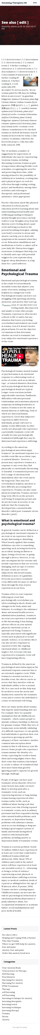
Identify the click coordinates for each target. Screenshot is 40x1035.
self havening (8, 992)
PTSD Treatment (10, 986)
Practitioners (8, 977)
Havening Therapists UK (14, 2)
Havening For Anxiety (12, 980)
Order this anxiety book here (16, 953)
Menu (35, 3)
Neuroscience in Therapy (14, 971)
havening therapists (11, 1001)
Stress (5, 1016)
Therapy (6, 989)
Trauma (6, 1013)
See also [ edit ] (9, 934)
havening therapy (10, 1010)
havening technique (11, 1007)
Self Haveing (8, 974)
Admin (14, 26)
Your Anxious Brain (11, 967)
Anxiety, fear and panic (13, 950)
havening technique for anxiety (17, 998)
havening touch (9, 1004)
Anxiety (6, 1019)
